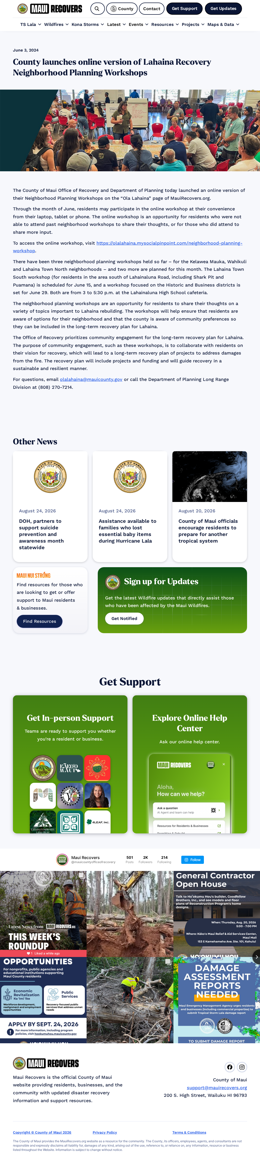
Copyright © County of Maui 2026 (42, 1132)
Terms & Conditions (189, 1132)
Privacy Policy (105, 1132)
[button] (31, 24)
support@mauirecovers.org (217, 1087)
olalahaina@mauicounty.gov (91, 379)
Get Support (130, 682)
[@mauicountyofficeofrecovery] (62, 860)
